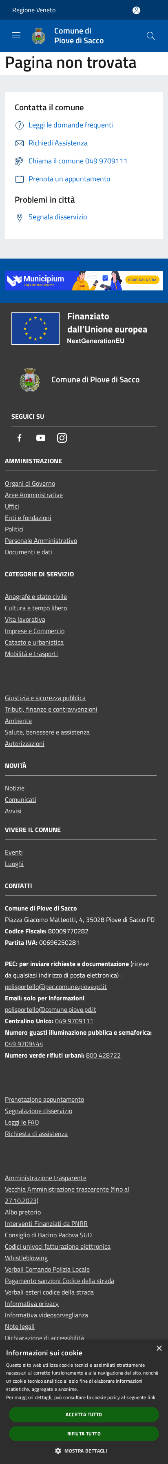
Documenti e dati (28, 552)
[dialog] (84, 1402)
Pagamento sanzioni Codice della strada (59, 1280)
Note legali (20, 1326)
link (151, 1397)
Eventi (14, 852)
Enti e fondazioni (28, 517)
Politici (14, 529)
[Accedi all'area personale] (136, 10)
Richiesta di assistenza (36, 1133)
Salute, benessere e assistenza (47, 732)
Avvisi (13, 811)
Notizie (14, 788)
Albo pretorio (23, 1212)
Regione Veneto (33, 10)
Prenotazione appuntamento (44, 1099)
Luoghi (14, 863)
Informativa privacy (32, 1303)
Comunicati (20, 799)
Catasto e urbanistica (34, 642)
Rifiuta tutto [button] (84, 1433)
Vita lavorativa (25, 619)
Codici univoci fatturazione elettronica (58, 1246)
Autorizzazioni (24, 743)
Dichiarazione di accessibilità (44, 1338)
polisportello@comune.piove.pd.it (50, 1009)
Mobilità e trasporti (31, 653)
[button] (84, 1450)
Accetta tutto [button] (84, 1414)
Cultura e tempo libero (36, 608)
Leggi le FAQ (22, 1122)
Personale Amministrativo (41, 540)
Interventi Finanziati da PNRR (46, 1223)
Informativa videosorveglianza (46, 1315)
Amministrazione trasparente (45, 1178)
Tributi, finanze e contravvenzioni (51, 709)
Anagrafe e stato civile (36, 596)
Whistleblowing (26, 1258)
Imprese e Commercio (34, 631)
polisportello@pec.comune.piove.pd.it (56, 986)
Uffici (12, 506)
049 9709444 (24, 1044)
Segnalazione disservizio (38, 1111)
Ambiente (18, 720)
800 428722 (103, 1055)
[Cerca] (151, 36)
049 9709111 (74, 1021)
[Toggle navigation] (16, 35)
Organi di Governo (30, 483)
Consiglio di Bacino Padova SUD (48, 1235)
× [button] (159, 1349)
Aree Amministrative (34, 495)
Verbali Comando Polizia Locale (47, 1269)
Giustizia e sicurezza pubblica (45, 698)
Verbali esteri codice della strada (49, 1292)
